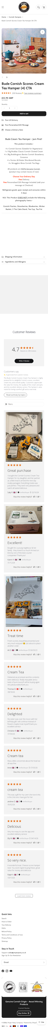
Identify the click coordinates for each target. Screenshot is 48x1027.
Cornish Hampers (15, 17)
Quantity (4, 104)
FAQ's (4, 928)
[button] (2, 7)
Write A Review (24, 361)
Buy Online (22, 1013)
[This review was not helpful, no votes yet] (38, 567)
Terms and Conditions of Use (12, 935)
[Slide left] (2, 77)
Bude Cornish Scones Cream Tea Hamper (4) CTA (19, 21)
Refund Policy (7, 931)
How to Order (6, 922)
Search (4, 918)
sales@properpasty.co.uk (17, 953)
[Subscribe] (43, 962)
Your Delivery (6, 925)
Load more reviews (24, 896)
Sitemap (5, 941)
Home (4, 17)
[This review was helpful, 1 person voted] (34, 738)
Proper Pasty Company (15, 1022)
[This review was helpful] (34, 496)
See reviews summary (32, 93)
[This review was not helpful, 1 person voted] (38, 496)
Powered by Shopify (31, 1022)
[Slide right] (7, 77)
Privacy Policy (6, 938)
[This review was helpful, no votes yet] (34, 696)
